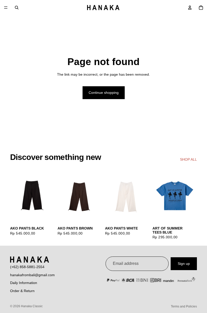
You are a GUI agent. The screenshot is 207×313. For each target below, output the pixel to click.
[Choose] (46, 215)
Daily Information (23, 283)
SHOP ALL (188, 159)
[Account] (189, 7)
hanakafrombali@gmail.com (32, 275)
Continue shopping (104, 93)
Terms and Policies (184, 306)
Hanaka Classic (32, 306)
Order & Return (22, 291)
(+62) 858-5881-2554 (27, 267)
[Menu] (6, 7)
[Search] (16, 7)
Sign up (184, 264)
